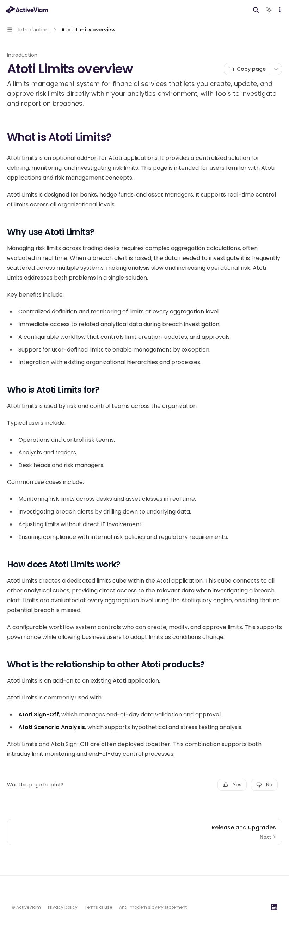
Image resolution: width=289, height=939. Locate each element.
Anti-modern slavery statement (153, 907)
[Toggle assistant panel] (269, 10)
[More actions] (279, 10)
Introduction (22, 54)
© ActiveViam (26, 907)
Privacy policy (63, 907)
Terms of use (98, 907)
